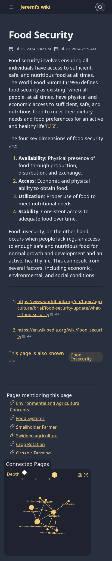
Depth (13, 474)
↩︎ (57, 314)
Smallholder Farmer (36, 427)
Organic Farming (33, 453)
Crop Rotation (30, 444)
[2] (54, 125)
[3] (49, 479)
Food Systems (30, 418)
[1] (48, 125)
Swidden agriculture (37, 436)
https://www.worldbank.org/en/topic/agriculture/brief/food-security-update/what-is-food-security (59, 307)
